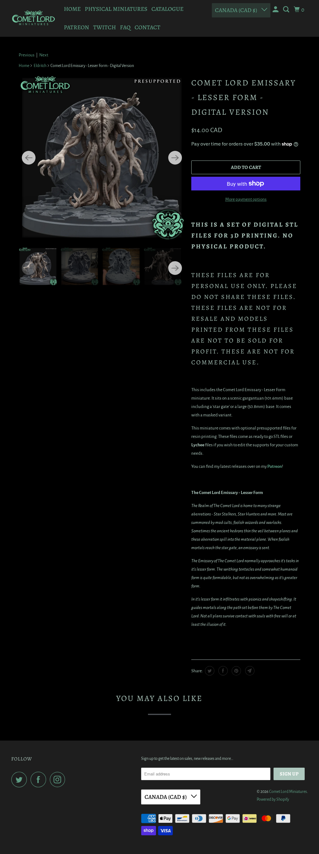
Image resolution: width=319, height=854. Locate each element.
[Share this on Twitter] (208, 670)
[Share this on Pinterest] (235, 670)
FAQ (125, 27)
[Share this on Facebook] (222, 670)
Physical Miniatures (116, 9)
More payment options (246, 199)
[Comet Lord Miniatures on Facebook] (40, 779)
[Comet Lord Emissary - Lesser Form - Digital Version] (102, 157)
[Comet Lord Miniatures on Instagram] (59, 779)
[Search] (287, 9)
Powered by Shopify (273, 799)
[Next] (175, 158)
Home (72, 9)
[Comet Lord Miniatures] (33, 18)
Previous (27, 55)
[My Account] (276, 9)
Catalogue (167, 9)
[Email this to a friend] (249, 670)
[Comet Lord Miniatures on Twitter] (20, 779)
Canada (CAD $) (236, 10)
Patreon (76, 27)
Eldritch (40, 66)
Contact (147, 27)
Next (43, 55)
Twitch (104, 27)
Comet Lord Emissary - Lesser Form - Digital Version (243, 97)
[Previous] (29, 158)
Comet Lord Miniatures (288, 791)
